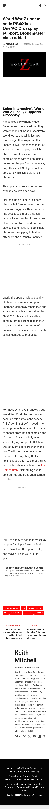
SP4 (5, 612)
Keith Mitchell (12, 44)
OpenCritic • (22, 779)
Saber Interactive (35, 608)
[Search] (44, 5)
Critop (41, 779)
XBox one (28, 612)
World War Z (16, 612)
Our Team (23, 768)
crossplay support (11, 608)
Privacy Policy (17, 771)
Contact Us (35, 768)
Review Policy (32, 771)
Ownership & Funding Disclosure (21, 784)
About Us (12, 768)
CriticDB (32, 779)
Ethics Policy (15, 776)
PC (23, 608)
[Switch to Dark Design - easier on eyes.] (40, 5)
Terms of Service (31, 776)
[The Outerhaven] (23, 5)
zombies (39, 612)
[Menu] (4, 5)
